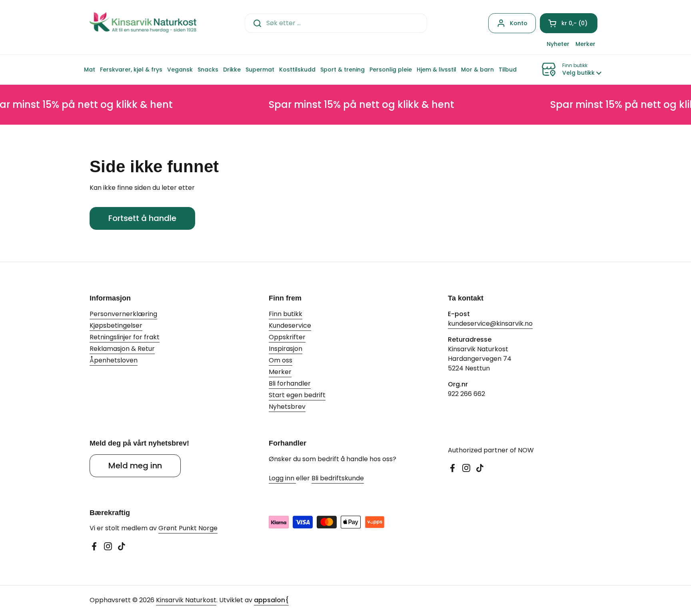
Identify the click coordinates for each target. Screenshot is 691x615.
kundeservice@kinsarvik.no (490, 323)
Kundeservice (290, 325)
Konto (518, 23)
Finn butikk (285, 313)
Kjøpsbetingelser (116, 325)
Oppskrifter (287, 337)
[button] (568, 23)
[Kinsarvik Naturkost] (143, 23)
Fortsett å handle (142, 218)
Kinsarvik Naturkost (186, 600)
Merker (280, 371)
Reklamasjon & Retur (122, 348)
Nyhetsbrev (287, 406)
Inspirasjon (285, 348)
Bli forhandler (290, 383)
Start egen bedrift (297, 395)
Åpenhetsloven (114, 360)
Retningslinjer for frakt (125, 337)
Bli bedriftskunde (338, 478)
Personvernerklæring (123, 313)
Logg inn (282, 478)
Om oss (280, 360)
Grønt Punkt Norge (188, 528)
